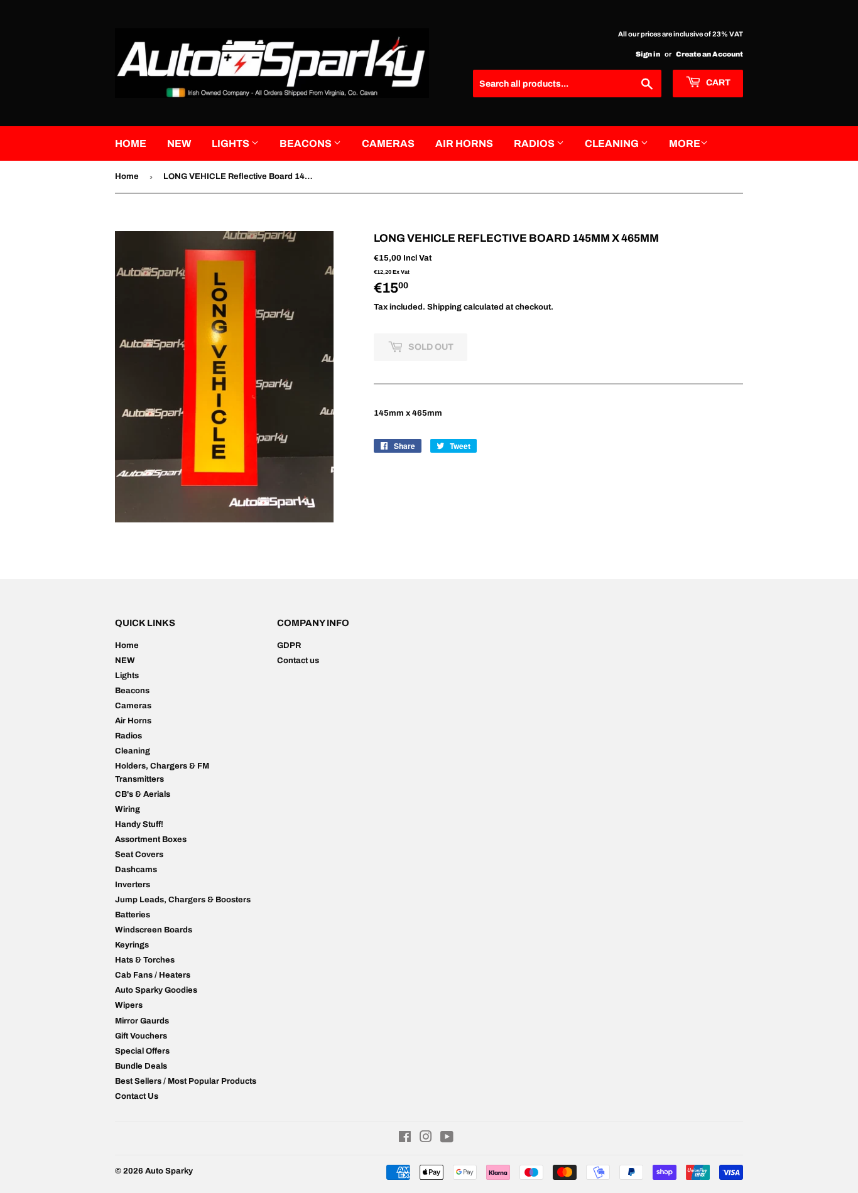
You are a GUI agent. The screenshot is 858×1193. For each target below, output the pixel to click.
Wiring (127, 809)
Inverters (132, 884)
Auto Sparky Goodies (156, 990)
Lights (231, 143)
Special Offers (142, 1051)
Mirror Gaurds (142, 1021)
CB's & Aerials (142, 794)
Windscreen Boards (153, 930)
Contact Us (136, 1096)
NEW (179, 143)
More (684, 143)
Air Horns (464, 143)
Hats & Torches (145, 960)
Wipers (129, 1005)
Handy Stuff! (139, 824)
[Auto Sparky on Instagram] (426, 1139)
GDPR (289, 645)
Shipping (444, 307)
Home (130, 143)
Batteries (132, 914)
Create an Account (709, 54)
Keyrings (132, 945)
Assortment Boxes (151, 839)
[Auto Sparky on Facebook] (404, 1139)
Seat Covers (139, 854)
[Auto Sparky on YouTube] (446, 1139)
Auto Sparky (169, 1171)
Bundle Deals (141, 1066)
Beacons (307, 143)
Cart (717, 82)
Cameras (388, 143)
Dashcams (136, 869)
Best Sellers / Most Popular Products (185, 1081)
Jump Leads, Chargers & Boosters (183, 899)
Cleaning (613, 143)
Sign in (648, 54)
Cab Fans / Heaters (152, 975)
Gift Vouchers (141, 1036)
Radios (535, 143)
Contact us (298, 660)
